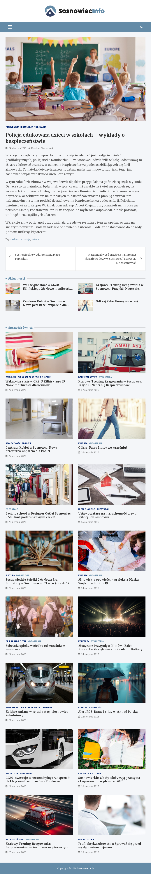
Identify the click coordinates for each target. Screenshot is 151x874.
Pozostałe (12, 509)
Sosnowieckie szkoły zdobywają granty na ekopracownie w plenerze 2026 (109, 779)
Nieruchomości (87, 509)
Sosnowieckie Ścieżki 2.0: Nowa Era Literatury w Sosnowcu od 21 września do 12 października (37, 583)
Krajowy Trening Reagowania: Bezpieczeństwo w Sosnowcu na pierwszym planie (37, 847)
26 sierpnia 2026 (90, 452)
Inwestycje (12, 773)
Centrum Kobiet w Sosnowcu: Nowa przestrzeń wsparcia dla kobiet (45, 305)
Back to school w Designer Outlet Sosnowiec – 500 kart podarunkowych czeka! (38, 515)
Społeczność (13, 443)
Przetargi (103, 509)
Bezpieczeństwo (87, 377)
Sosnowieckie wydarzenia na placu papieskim (37, 256)
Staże (47, 377)
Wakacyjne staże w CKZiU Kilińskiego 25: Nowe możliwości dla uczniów (47, 288)
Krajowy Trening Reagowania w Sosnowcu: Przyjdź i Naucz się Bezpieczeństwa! (119, 288)
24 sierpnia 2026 (90, 588)
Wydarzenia (105, 377)
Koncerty (83, 641)
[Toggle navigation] (10, 27)
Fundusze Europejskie (30, 377)
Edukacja (11, 377)
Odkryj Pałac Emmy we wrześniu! (120, 301)
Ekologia (95, 773)
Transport (47, 707)
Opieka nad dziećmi (16, 641)
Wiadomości (95, 707)
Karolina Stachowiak (42, 148)
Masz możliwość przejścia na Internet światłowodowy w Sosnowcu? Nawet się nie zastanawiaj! (110, 259)
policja (26, 239)
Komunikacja (32, 707)
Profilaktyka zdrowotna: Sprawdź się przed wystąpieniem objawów (109, 845)
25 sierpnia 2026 (90, 522)
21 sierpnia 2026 (17, 786)
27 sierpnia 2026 (17, 390)
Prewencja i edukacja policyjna (26, 127)
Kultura (82, 443)
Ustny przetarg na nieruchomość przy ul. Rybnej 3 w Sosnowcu (108, 515)
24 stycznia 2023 (17, 148)
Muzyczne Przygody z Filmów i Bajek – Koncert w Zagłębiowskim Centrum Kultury (110, 647)
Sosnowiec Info (85, 868)
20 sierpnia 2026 (90, 786)
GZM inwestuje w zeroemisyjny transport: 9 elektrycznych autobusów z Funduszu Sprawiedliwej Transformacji (38, 781)
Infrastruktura (15, 707)
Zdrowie (26, 443)
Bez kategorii (86, 839)
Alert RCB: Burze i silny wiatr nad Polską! (108, 711)
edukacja (17, 239)
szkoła (35, 239)
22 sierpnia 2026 (17, 720)
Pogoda (82, 707)
